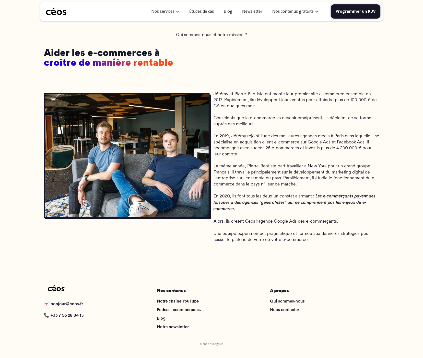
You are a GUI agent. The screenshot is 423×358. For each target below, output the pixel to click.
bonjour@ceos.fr (66, 304)
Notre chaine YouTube (178, 301)
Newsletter (252, 11)
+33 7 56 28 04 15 (67, 315)
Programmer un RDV (356, 11)
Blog (228, 11)
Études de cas (201, 11)
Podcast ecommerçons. (179, 310)
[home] (95, 11)
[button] (165, 11)
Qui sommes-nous (287, 301)
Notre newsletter (173, 327)
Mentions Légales (211, 344)
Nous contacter (284, 310)
